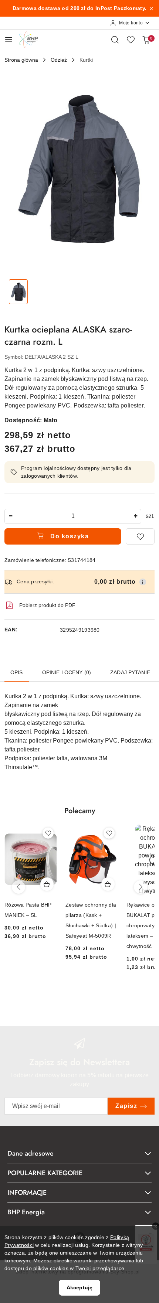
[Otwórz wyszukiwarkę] (115, 40)
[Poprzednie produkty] (18, 887)
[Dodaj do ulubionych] (140, 536)
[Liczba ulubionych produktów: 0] (130, 40)
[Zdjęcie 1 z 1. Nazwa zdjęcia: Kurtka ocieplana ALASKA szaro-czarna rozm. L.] (18, 291)
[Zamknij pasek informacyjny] (151, 8)
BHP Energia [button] (26, 1212)
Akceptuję (79, 1287)
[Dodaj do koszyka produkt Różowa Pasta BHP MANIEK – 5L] (47, 884)
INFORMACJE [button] (27, 1192)
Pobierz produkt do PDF (47, 605)
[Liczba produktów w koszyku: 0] (146, 40)
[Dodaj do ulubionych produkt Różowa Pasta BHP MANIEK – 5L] (48, 833)
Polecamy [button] (79, 810)
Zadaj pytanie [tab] (130, 672)
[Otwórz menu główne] (8, 39)
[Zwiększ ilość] (135, 516)
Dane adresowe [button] (30, 1153)
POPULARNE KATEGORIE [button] (44, 1173)
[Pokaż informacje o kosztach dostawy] (143, 582)
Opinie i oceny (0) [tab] (66, 672)
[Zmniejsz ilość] (10, 516)
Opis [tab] (16, 672)
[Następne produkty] (140, 887)
